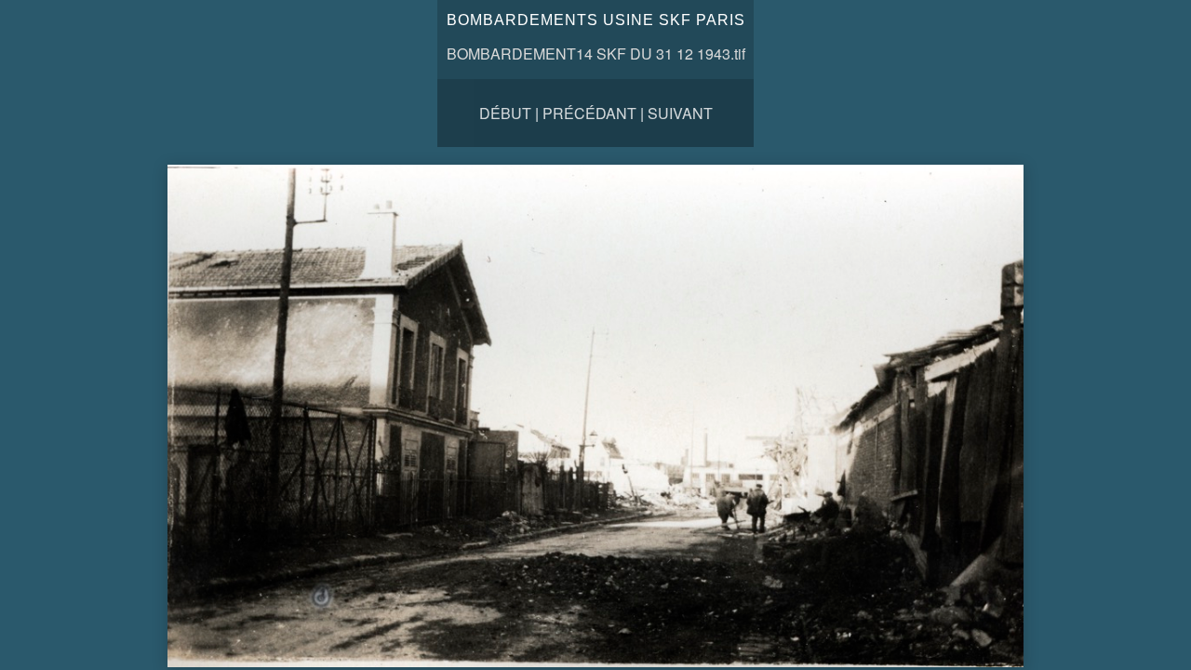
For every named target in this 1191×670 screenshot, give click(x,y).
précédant (589, 113)
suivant (680, 113)
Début (505, 113)
